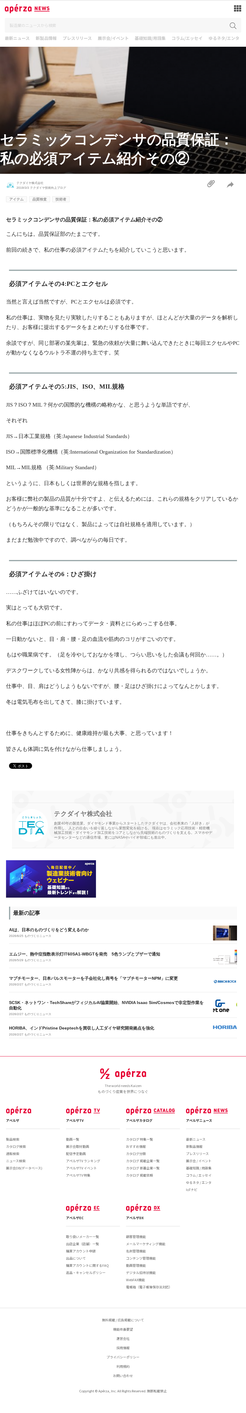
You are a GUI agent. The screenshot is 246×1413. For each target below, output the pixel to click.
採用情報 (123, 1347)
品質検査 (39, 199)
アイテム (16, 199)
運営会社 (123, 1338)
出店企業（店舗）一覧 (82, 1243)
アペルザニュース (199, 1120)
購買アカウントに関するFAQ (87, 1265)
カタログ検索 (16, 1146)
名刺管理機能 (136, 1251)
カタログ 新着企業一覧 (143, 1168)
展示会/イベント (113, 38)
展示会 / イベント (199, 1160)
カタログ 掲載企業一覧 (143, 1160)
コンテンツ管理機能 (141, 1258)
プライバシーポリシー (123, 1357)
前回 (11, 250)
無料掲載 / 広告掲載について (123, 1319)
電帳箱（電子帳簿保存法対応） (149, 1286)
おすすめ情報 (136, 1146)
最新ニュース (17, 38)
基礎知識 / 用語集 (199, 1168)
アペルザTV (75, 1120)
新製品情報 (46, 38)
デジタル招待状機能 (141, 1272)
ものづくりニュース (37, 936)
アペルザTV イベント (81, 1168)
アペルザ (12, 1120)
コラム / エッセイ (199, 1175)
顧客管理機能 (136, 1236)
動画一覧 (72, 1139)
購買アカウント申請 (81, 1251)
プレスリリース (77, 38)
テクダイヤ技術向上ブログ (48, 187)
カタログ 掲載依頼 (139, 1175)
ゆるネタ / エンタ (199, 1182)
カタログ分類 (136, 1153)
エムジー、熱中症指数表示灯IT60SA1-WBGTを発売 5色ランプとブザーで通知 (84, 954)
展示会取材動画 (77, 1146)
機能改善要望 (123, 1329)
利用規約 (123, 1366)
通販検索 (12, 1153)
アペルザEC (75, 1217)
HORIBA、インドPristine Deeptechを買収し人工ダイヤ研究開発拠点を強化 (81, 1028)
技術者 (61, 199)
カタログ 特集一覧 (139, 1139)
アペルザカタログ (139, 1120)
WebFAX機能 (135, 1279)
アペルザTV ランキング (83, 1160)
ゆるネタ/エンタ (223, 38)
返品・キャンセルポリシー (86, 1272)
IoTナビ (191, 1189)
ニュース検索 (16, 1160)
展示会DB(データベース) (24, 1168)
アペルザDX (135, 1217)
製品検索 (12, 1139)
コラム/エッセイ (187, 38)
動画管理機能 (136, 1265)
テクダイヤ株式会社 (30, 183)
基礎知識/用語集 (150, 38)
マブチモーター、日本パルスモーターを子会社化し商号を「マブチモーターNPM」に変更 (93, 978)
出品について (76, 1258)
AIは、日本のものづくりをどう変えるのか (49, 929)
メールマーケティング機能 (145, 1243)
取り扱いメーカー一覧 (82, 1236)
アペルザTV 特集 (78, 1175)
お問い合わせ (123, 1375)
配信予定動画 (76, 1153)
